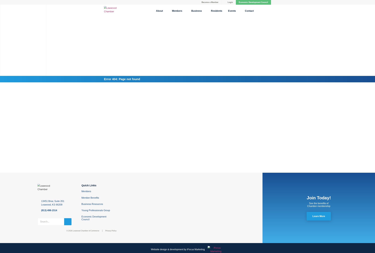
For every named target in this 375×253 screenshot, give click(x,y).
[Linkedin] (129, 195)
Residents (216, 11)
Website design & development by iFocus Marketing (178, 249)
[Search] (67, 221)
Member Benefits (90, 198)
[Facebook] (129, 186)
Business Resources (92, 204)
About (159, 11)
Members (177, 11)
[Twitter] (129, 191)
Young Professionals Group (95, 210)
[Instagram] (129, 200)
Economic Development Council (253, 2)
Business (196, 11)
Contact (249, 11)
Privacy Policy (110, 231)
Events (232, 11)
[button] (262, 10)
